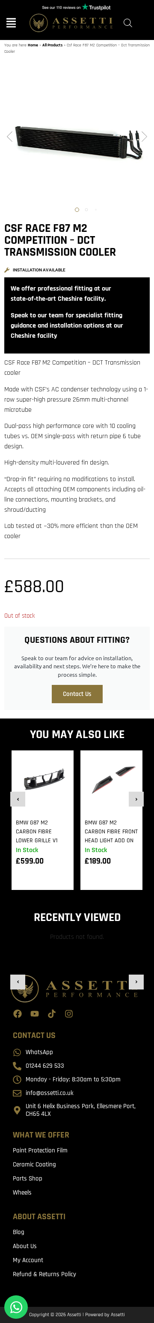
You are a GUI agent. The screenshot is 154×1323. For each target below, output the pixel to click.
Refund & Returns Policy (44, 1274)
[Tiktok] (51, 1013)
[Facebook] (17, 1013)
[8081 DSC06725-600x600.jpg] (77, 137)
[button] (9, 137)
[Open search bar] (128, 23)
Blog (18, 1232)
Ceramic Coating (34, 1164)
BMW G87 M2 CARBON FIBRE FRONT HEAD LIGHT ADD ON (111, 831)
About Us (25, 1246)
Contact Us (77, 694)
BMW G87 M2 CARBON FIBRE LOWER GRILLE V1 (37, 831)
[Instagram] (68, 1013)
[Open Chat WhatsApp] (16, 1307)
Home (33, 45)
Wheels (22, 1193)
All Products (52, 45)
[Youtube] (34, 1013)
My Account (28, 1260)
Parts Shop (27, 1179)
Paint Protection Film (40, 1150)
